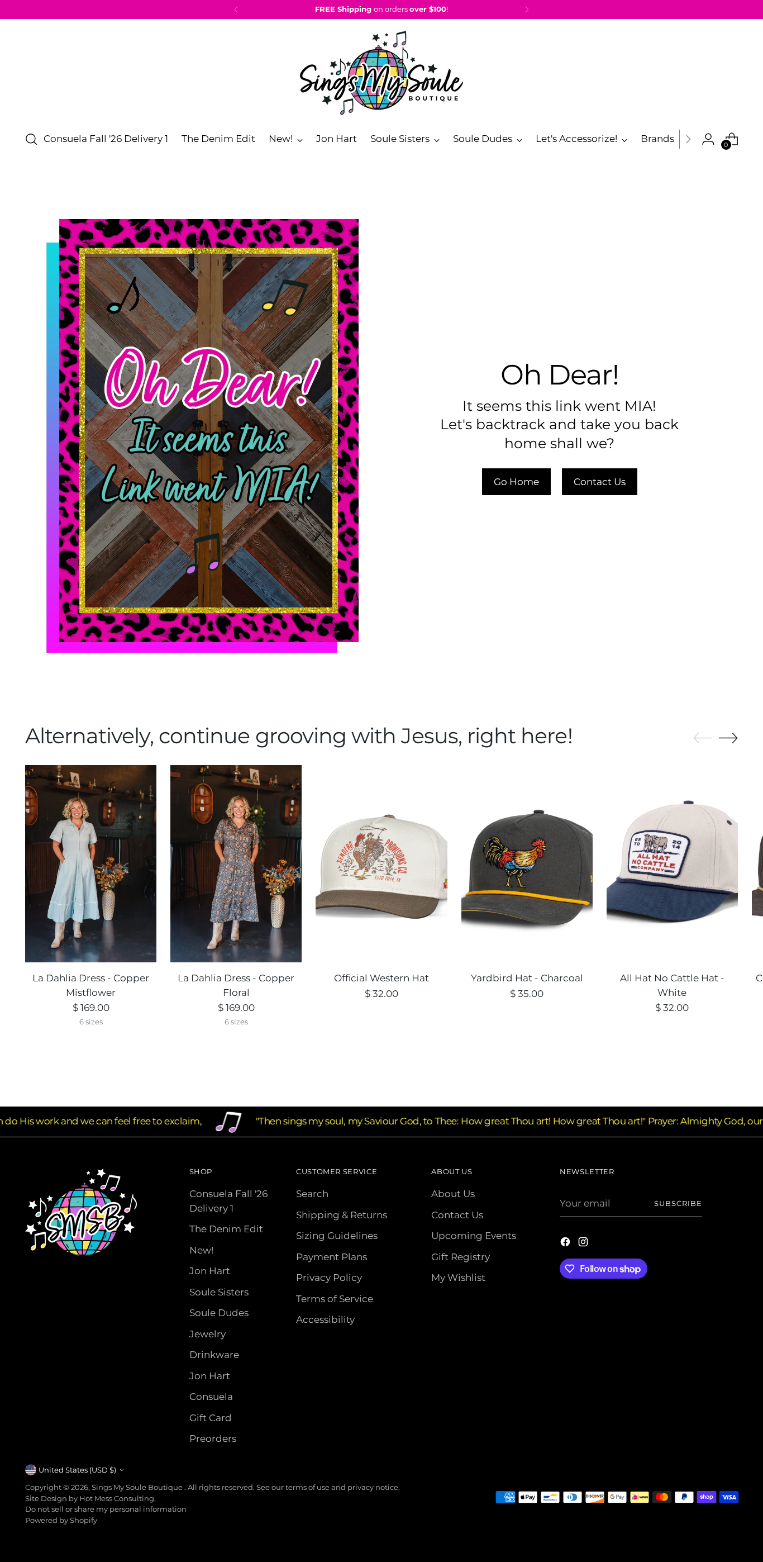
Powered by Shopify (61, 1520)
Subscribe (678, 1203)
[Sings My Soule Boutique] (381, 73)
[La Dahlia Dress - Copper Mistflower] (90, 863)
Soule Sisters (219, 1292)
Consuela (211, 1396)
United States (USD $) (77, 1469)
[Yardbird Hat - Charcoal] (527, 863)
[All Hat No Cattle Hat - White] (672, 863)
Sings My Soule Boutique (138, 1487)
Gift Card (210, 1417)
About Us (453, 1193)
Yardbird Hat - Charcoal (527, 978)
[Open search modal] (31, 139)
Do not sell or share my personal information (106, 1508)
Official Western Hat (381, 978)
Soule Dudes (219, 1312)
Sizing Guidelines (337, 1235)
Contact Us (457, 1215)
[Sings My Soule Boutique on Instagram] (584, 1244)
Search (312, 1193)
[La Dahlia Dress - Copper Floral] (236, 863)
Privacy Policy (329, 1277)
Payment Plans (331, 1256)
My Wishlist (458, 1277)
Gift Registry (460, 1256)
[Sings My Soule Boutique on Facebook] (566, 1244)
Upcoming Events (473, 1235)
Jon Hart (209, 1270)
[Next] (526, 9)
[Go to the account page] (708, 139)
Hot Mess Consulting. (117, 1498)
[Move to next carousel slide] (728, 737)
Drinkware (214, 1354)
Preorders (212, 1438)
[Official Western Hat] (381, 863)
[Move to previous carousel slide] (702, 738)
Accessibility (325, 1319)
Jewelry (207, 1334)
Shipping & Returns (341, 1215)
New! (201, 1250)
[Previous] (236, 9)
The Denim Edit (226, 1229)
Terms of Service (334, 1298)
